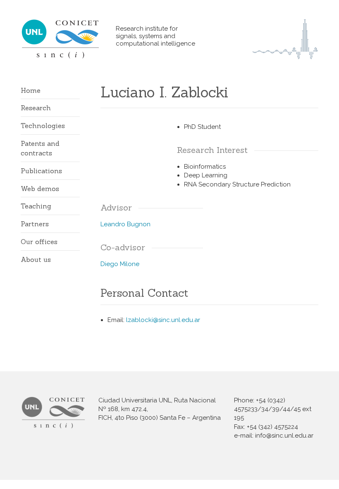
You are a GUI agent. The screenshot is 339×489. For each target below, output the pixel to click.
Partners (35, 224)
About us (36, 259)
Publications (41, 171)
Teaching (36, 206)
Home (31, 90)
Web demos (40, 188)
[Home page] (68, 39)
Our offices (39, 241)
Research (36, 108)
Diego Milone (119, 264)
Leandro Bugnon (125, 224)
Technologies (43, 125)
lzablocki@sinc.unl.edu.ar (163, 320)
